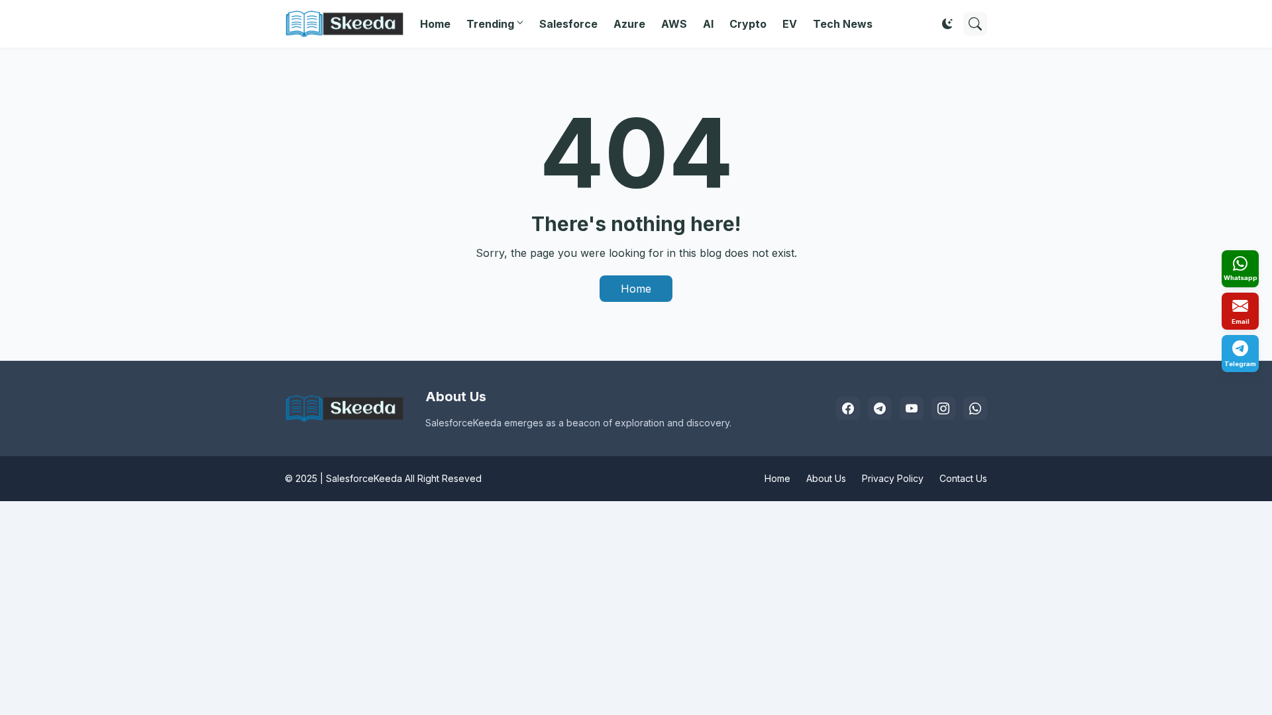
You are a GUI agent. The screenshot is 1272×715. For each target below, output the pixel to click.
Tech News (843, 23)
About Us (826, 478)
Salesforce (568, 23)
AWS (674, 23)
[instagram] (943, 408)
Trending (490, 23)
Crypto (748, 23)
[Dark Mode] (947, 24)
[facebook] (848, 408)
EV (789, 23)
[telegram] (880, 408)
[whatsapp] (975, 408)
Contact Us (963, 478)
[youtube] (912, 408)
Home (435, 23)
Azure (629, 23)
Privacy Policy (893, 478)
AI (708, 23)
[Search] (975, 24)
